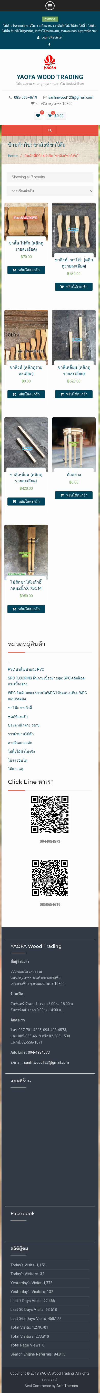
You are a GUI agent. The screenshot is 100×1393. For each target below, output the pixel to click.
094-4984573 (39, 1052)
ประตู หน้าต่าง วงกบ (23, 725)
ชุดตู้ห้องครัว (18, 717)
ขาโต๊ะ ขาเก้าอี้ (20, 708)
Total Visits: (21, 1327)
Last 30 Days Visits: (28, 1309)
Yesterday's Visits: (27, 1283)
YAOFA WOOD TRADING (50, 77)
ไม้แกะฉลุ (15, 769)
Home (13, 156)
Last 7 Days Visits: (27, 1300)
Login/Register (52, 37)
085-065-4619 (25, 97)
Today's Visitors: (25, 1274)
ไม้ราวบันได (17, 760)
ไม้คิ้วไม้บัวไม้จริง (21, 751)
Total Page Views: (27, 1345)
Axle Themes (67, 1386)
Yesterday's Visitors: (29, 1291)
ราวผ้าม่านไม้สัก (21, 734)
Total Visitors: (23, 1336)
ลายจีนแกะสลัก (20, 743)
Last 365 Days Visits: (29, 1318)
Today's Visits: (23, 1265)
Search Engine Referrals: (32, 1354)
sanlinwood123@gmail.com (70, 97)
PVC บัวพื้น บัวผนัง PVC (26, 669)
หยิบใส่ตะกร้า (29, 270)
